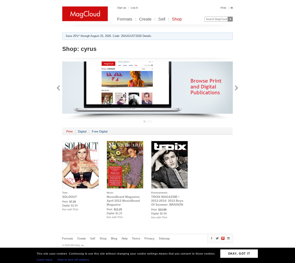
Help (223, 7)
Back (59, 88)
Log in (134, 7)
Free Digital (100, 131)
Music (110, 192)
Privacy (149, 238)
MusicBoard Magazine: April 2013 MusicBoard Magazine (123, 200)
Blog (114, 238)
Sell (161, 19)
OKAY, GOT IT (239, 253)
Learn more (44, 259)
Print (69, 131)
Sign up (121, 7)
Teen (65, 192)
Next (236, 88)
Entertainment (159, 192)
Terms (136, 238)
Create (145, 19)
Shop (177, 19)
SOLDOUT (69, 196)
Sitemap (164, 238)
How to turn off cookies (73, 259)
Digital (82, 131)
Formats (124, 19)
